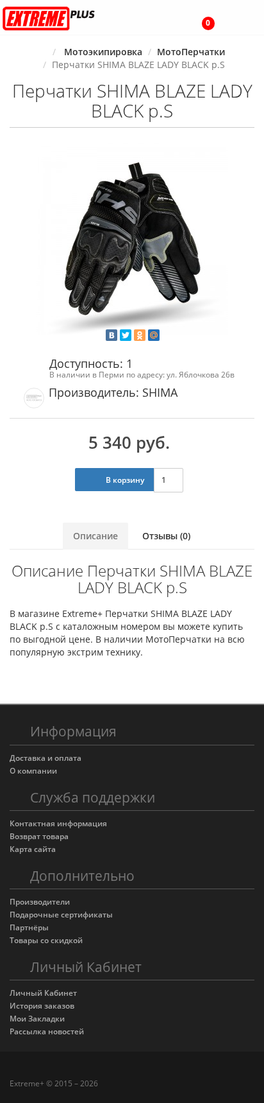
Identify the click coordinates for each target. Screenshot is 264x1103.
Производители (40, 901)
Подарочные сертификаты (61, 914)
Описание (95, 536)
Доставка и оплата (45, 757)
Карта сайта (33, 849)
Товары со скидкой (46, 940)
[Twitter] (125, 335)
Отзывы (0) (166, 536)
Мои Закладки (37, 1018)
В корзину (124, 479)
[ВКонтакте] (111, 335)
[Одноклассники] (139, 335)
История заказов (42, 1005)
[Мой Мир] (154, 335)
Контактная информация (58, 823)
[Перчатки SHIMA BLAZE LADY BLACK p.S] (132, 238)
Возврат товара (39, 836)
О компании (33, 770)
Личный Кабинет (43, 992)
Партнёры (29, 927)
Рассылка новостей (47, 1031)
